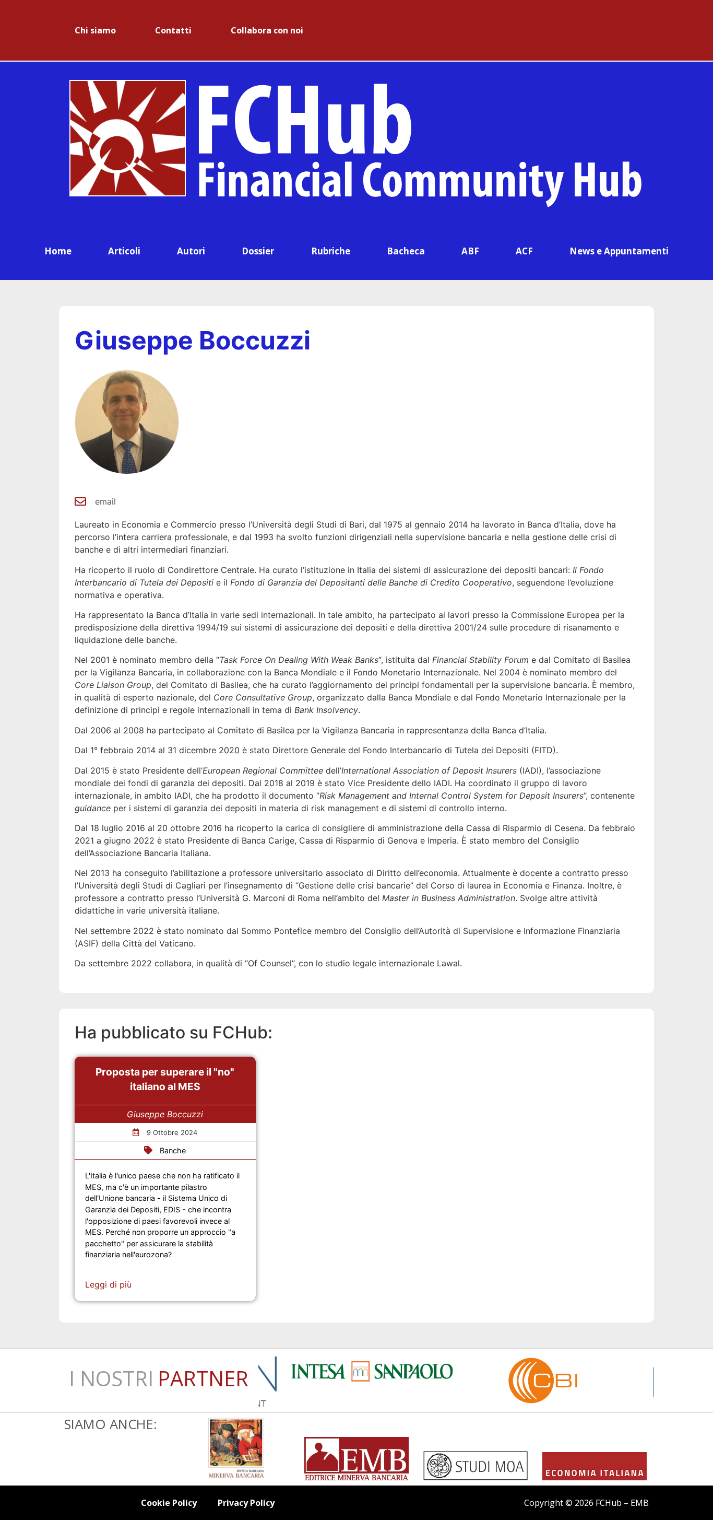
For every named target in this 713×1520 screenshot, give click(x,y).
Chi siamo (95, 30)
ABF (470, 251)
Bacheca (406, 251)
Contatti (173, 30)
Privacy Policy (246, 1503)
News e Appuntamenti (619, 251)
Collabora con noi (267, 30)
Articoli (124, 251)
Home (58, 251)
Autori (191, 251)
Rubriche (330, 251)
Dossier (258, 251)
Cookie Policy (169, 1503)
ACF (524, 251)
